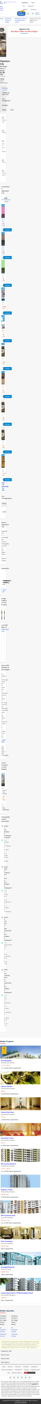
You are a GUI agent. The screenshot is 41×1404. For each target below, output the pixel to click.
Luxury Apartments (3, 788)
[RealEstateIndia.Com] (11, 6)
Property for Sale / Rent (6, 93)
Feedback (26, 1367)
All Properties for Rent (14, 1329)
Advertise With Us (17, 1373)
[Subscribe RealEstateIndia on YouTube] (26, 1379)
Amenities (5, 105)
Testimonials (18, 1370)
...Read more (3, 741)
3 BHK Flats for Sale (3, 1335)
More (12, 110)
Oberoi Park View (7, 1112)
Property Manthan (2, 313)
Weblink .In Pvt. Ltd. (21, 1400)
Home (4, 1367)
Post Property (21, 13)
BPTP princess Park (8, 1215)
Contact (7, 230)
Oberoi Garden (6, 1086)
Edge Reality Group (2, 230)
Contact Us (18, 1367)
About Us (10, 1367)
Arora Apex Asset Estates (2, 285)
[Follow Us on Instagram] (30, 1379)
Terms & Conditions (7, 1370)
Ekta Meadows (6, 1061)
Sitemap (26, 1370)
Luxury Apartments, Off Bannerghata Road (17, 1293)
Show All (3, 590)
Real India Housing (2, 396)
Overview (5, 88)
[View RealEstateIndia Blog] (14, 1379)
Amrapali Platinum (7, 1267)
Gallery (4, 110)
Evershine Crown (7, 1138)
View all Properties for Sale (4, 486)
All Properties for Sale (3, 1329)
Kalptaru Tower (7, 1190)
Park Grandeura (7, 1241)
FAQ (9, 1373)
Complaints (34, 1367)
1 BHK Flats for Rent (14, 1335)
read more (33, 1347)
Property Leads (35, 1370)
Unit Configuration (6, 100)
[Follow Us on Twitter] (22, 1379)
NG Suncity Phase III (8, 1164)
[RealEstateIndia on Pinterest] (18, 1379)
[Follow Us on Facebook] (11, 1379)
